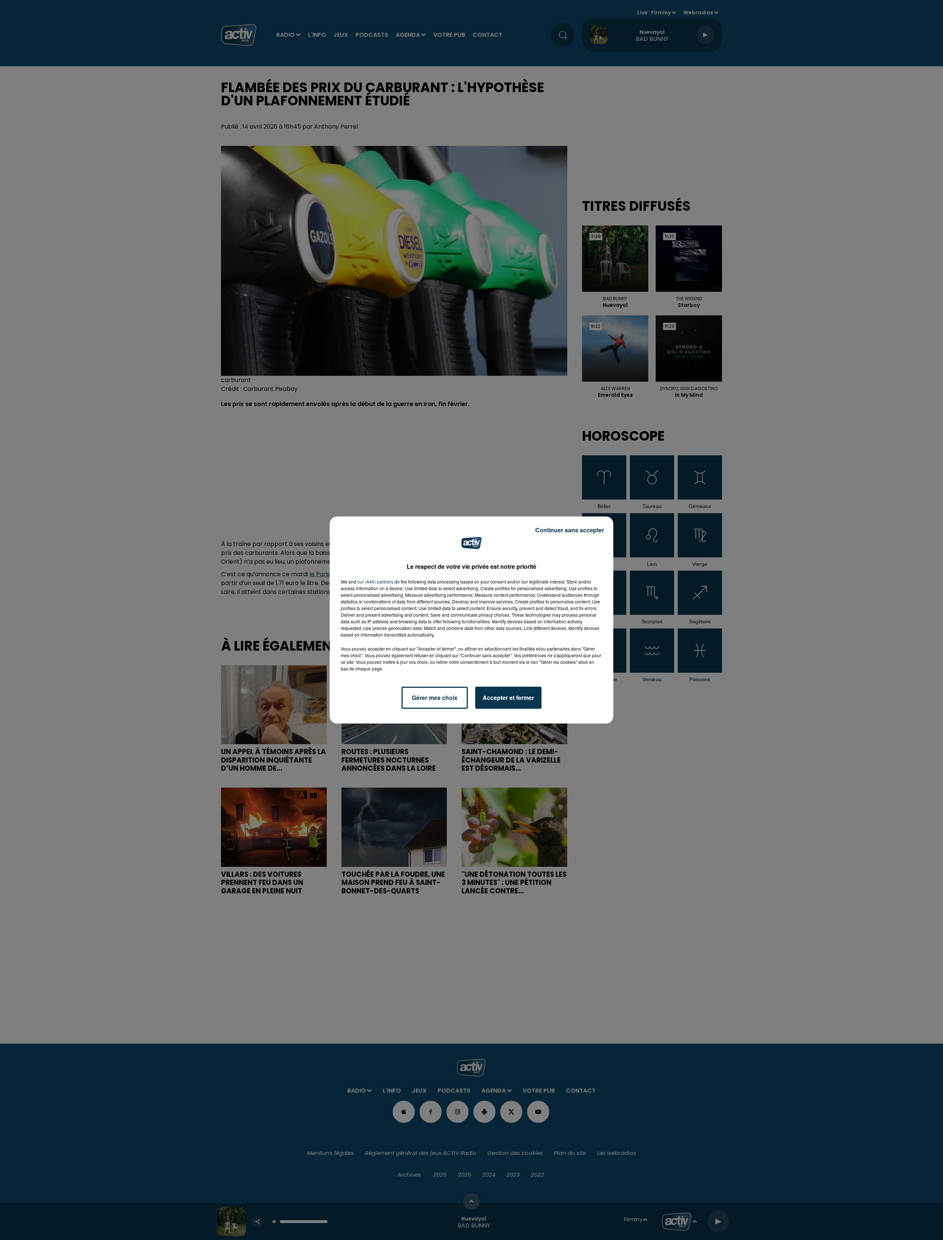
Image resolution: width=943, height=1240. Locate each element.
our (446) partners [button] (375, 581)
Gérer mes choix (435, 697)
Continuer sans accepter (569, 530)
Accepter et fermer (508, 697)
